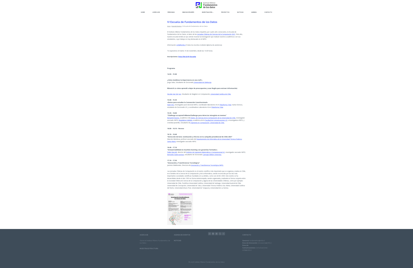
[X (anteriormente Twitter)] (220, 233)
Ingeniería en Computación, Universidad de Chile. (207, 123)
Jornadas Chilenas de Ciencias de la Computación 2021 (216, 34)
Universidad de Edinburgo (202, 82)
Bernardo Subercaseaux (175, 155)
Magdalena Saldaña (185, 120)
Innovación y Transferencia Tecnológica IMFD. (207, 165)
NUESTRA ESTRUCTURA (149, 248)
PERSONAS (171, 12)
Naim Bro (170, 105)
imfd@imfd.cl (181, 45)
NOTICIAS (240, 12)
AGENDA (254, 12)
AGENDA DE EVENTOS (182, 235)
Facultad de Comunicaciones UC (216, 120)
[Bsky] (223, 233)
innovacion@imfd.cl (265, 243)
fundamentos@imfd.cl (257, 240)
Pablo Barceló (172, 152)
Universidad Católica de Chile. (220, 94)
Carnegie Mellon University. (212, 155)
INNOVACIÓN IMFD (188, 12)
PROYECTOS (225, 12)
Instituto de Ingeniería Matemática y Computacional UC (205, 152)
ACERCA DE (156, 12)
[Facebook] (213, 233)
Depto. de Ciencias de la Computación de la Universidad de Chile (212, 118)
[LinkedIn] (216, 233)
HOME (143, 12)
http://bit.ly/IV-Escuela (187, 57)
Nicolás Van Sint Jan (174, 94)
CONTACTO (268, 12)
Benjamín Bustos (173, 118)
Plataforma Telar (225, 105)
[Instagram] (209, 233)
